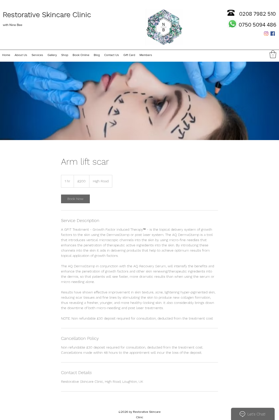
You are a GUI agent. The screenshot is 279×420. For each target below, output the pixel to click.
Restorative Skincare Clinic (47, 14)
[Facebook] (272, 33)
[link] (75, 199)
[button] (37, 55)
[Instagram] (266, 33)
